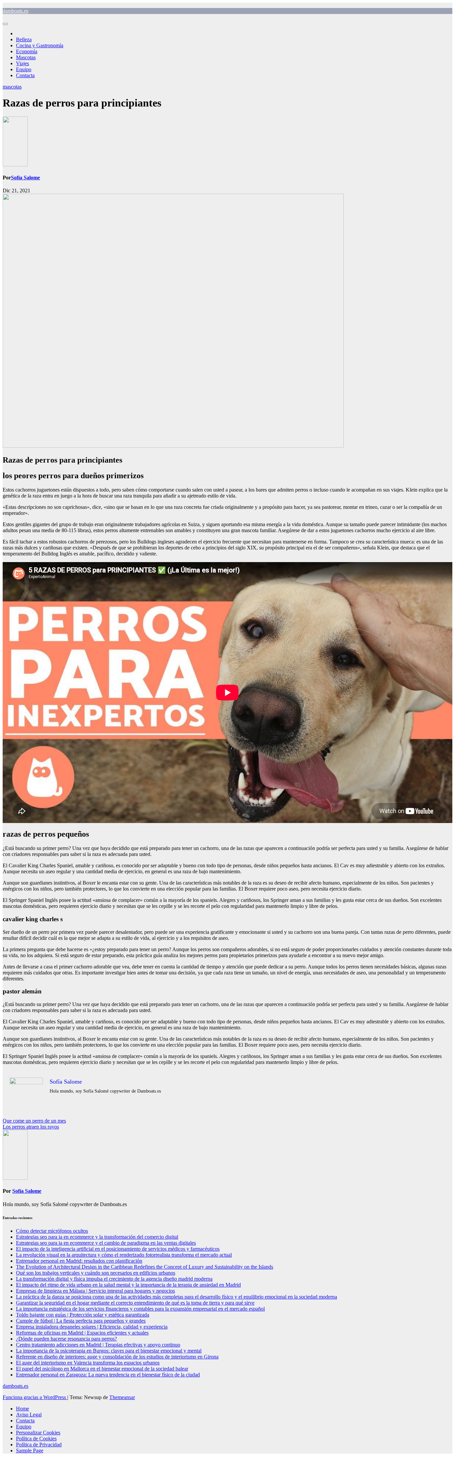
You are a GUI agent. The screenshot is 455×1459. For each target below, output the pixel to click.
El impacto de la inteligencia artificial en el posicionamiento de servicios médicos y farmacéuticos (118, 1249)
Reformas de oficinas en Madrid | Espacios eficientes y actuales (82, 1333)
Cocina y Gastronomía (39, 45)
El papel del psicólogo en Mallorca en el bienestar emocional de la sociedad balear (102, 1368)
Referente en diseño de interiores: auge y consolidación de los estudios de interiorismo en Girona (117, 1356)
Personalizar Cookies (38, 1432)
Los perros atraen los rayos (31, 1127)
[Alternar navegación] (5, 24)
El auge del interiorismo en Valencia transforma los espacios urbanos (88, 1362)
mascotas (12, 87)
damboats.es (15, 11)
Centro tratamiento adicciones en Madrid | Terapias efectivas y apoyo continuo (98, 1345)
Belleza (24, 39)
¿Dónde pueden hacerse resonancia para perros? (66, 1339)
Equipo (23, 69)
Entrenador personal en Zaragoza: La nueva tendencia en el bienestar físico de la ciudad (108, 1374)
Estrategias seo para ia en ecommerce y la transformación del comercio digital (97, 1237)
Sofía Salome (25, 177)
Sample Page (29, 1450)
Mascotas (26, 57)
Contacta (25, 75)
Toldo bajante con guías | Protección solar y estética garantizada (82, 1315)
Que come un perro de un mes (34, 1121)
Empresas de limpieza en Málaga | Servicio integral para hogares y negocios (95, 1291)
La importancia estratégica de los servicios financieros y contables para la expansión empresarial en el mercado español (140, 1309)
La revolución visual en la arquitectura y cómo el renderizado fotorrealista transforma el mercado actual (124, 1255)
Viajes (22, 63)
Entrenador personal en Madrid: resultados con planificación (79, 1261)
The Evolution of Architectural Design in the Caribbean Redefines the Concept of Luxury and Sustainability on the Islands (144, 1267)
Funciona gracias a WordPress (35, 1397)
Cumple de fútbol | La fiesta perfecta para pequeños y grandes (81, 1321)
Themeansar (122, 1397)
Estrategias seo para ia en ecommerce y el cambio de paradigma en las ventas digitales (106, 1243)
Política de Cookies (36, 1438)
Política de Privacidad (39, 1444)
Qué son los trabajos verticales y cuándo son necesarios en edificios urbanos (95, 1273)
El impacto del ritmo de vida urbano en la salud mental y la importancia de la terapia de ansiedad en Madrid (128, 1285)
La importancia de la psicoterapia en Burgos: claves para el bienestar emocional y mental (109, 1351)
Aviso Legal (29, 1414)
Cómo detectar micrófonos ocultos (52, 1231)
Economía (26, 51)
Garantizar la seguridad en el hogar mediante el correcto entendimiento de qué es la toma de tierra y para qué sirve (135, 1303)
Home (22, 1408)
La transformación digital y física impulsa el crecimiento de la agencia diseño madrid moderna (114, 1279)
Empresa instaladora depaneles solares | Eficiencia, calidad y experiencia (92, 1327)
